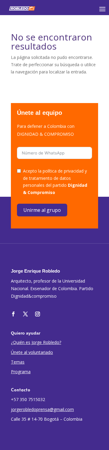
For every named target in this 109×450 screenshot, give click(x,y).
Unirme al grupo (42, 210)
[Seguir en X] (25, 314)
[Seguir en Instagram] (37, 314)
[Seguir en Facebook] (13, 314)
